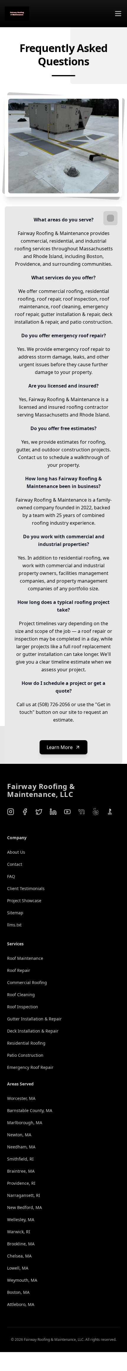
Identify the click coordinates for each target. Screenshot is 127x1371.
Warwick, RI (18, 1231)
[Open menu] (118, 13)
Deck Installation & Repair (32, 1031)
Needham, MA (21, 1147)
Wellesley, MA (20, 1219)
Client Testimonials (26, 888)
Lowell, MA (17, 1268)
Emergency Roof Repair (30, 1067)
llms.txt (14, 925)
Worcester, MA (21, 1098)
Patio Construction (25, 1055)
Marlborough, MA (24, 1122)
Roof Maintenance (25, 958)
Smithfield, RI (20, 1159)
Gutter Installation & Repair (34, 1019)
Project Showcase (24, 900)
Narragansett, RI (23, 1195)
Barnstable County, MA (29, 1110)
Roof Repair (18, 970)
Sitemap (15, 912)
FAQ (11, 876)
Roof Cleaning (21, 994)
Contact (14, 864)
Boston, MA (18, 1292)
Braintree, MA (21, 1171)
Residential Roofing (26, 1043)
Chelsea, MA (19, 1256)
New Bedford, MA (24, 1207)
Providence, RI (21, 1183)
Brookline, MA (21, 1244)
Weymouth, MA (22, 1280)
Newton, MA (19, 1134)
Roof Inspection (22, 1006)
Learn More (60, 747)
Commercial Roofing (27, 982)
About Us (16, 852)
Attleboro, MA (20, 1304)
